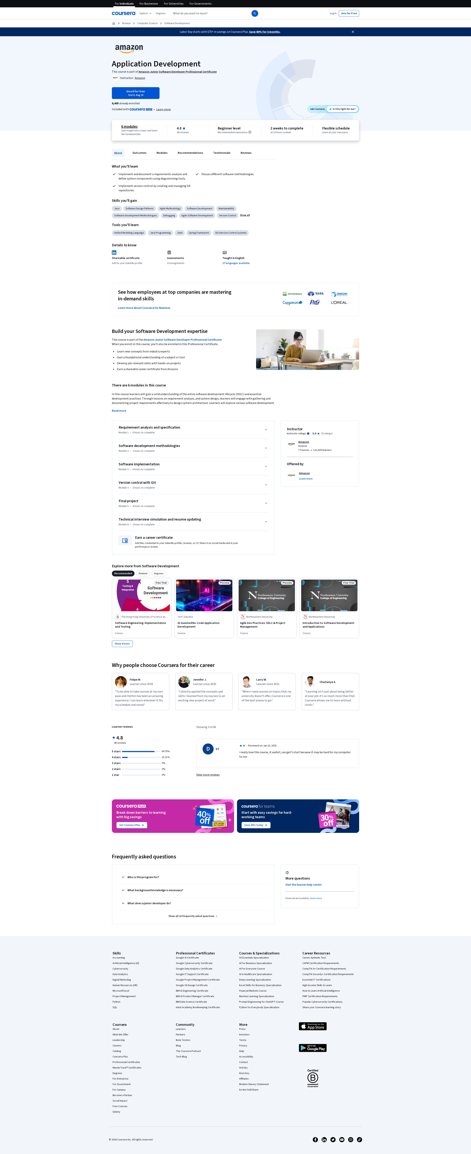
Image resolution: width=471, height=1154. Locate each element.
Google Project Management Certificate (198, 980)
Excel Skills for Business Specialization (260, 985)
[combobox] (207, 13)
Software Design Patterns (140, 208)
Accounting (119, 958)
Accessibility (246, 1057)
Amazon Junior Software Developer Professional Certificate (183, 340)
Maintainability (226, 208)
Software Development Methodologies (135, 215)
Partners (180, 1034)
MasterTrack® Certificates (127, 1068)
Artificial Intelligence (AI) (126, 963)
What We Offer (120, 1034)
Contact (243, 1062)
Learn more (163, 109)
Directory (244, 1073)
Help (241, 1051)
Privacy (243, 1046)
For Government (122, 1084)
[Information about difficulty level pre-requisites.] (250, 132)
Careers (117, 1046)
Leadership (119, 1040)
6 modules (129, 126)
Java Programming (160, 233)
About (118, 153)
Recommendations (190, 153)
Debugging (169, 215)
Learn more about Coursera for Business (144, 308)
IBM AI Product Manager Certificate (195, 996)
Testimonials (221, 153)
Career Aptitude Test (314, 958)
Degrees (117, 1073)
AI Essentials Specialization (254, 958)
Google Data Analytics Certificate (194, 969)
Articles (243, 1068)
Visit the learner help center (303, 885)
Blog (178, 1046)
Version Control (227, 215)
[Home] (113, 23)
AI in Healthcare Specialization (255, 974)
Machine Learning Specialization (256, 996)
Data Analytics (120, 974)
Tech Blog (181, 1057)
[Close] (353, 32)
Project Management (124, 996)
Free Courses (120, 1106)
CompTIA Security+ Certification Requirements (328, 974)
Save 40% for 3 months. (264, 32)
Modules (162, 153)
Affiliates (244, 1079)
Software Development (177, 23)
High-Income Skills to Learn (317, 985)
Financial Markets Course (253, 991)
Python (116, 1002)
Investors (244, 1034)
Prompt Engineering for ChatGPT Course (261, 1002)
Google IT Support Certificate (192, 974)
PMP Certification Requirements (320, 996)
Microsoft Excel (121, 991)
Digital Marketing (122, 980)
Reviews (246, 153)
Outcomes (139, 153)
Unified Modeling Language (129, 233)
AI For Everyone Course (252, 969)
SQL (115, 1007)
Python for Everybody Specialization (259, 1007)
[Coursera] (123, 13)
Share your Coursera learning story (321, 1007)
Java (116, 208)
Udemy (116, 1112)
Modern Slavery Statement (254, 1084)
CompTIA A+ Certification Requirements (324, 969)
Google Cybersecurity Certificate (194, 963)
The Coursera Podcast (188, 1051)
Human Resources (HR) (125, 985)
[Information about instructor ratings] (308, 433)
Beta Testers (183, 1040)
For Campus (119, 1090)
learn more (316, 898)
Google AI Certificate (187, 958)
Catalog (117, 1051)
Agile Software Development (197, 215)
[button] (161, 13)
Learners (181, 1029)
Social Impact (120, 1101)
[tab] (123, 573)
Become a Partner (122, 1095)
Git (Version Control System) (230, 233)
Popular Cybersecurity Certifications (322, 1002)
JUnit (180, 233)
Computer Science (147, 23)
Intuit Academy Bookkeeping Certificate (198, 1007)
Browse (126, 23)
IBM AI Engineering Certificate (192, 991)
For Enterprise (120, 1079)
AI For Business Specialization (255, 963)
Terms (242, 1040)
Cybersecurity (120, 969)
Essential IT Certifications (316, 980)
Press (242, 1029)
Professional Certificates (126, 1062)
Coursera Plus (120, 1057)
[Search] (255, 13)
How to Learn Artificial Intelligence (321, 991)
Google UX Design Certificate (192, 985)
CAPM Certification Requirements (320, 963)
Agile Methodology (170, 208)
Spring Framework (199, 233)
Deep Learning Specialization (255, 980)
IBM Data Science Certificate (191, 1002)
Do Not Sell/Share (248, 1090)
